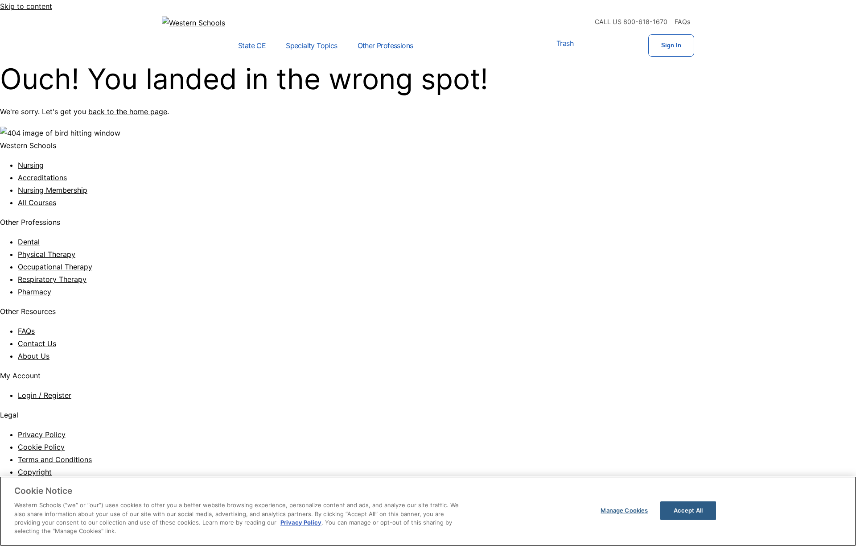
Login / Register (44, 395)
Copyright (35, 471)
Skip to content (26, 6)
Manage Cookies (624, 510)
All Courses (37, 202)
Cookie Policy (41, 447)
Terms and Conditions (55, 459)
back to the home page (127, 111)
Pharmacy (34, 291)
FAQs (683, 21)
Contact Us (37, 343)
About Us (33, 356)
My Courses (620, 45)
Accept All (688, 510)
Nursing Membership (52, 190)
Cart (591, 45)
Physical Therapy (46, 254)
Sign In (671, 45)
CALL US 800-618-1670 (631, 21)
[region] (428, 511)
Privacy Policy (42, 434)
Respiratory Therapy (52, 279)
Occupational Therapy (55, 266)
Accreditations (42, 177)
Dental (29, 241)
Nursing (31, 165)
